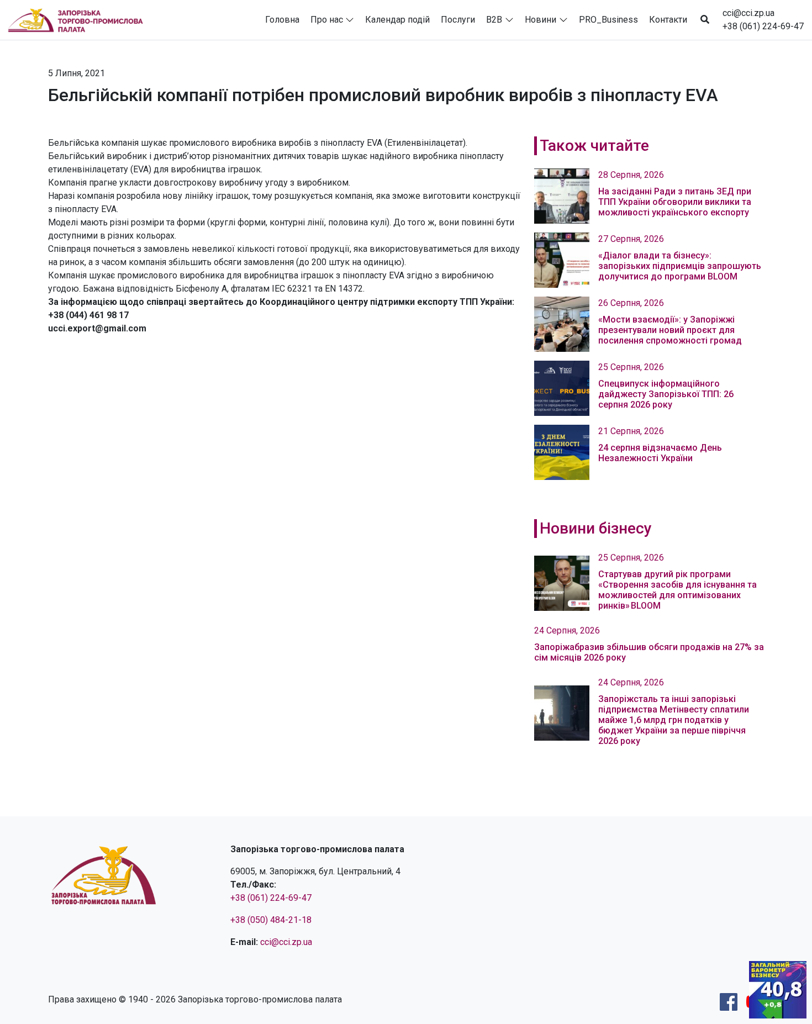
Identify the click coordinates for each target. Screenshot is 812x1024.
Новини (540, 19)
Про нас (326, 19)
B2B (494, 19)
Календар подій (397, 19)
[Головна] (80, 20)
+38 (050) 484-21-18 (271, 920)
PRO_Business (608, 19)
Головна (282, 19)
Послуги (458, 19)
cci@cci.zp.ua (748, 13)
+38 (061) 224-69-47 (763, 26)
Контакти (668, 19)
